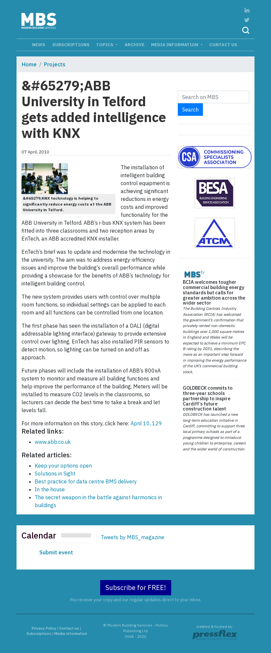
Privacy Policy (44, 628)
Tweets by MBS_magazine (132, 537)
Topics (105, 45)
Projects (54, 64)
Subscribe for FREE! (135, 587)
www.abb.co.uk (53, 442)
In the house (50, 489)
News (38, 45)
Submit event (56, 552)
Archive (134, 45)
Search (190, 109)
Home (29, 64)
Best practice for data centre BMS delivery (86, 481)
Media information (175, 45)
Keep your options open (63, 465)
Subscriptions (71, 45)
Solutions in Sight (55, 473)
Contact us (223, 45)
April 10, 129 (145, 423)
